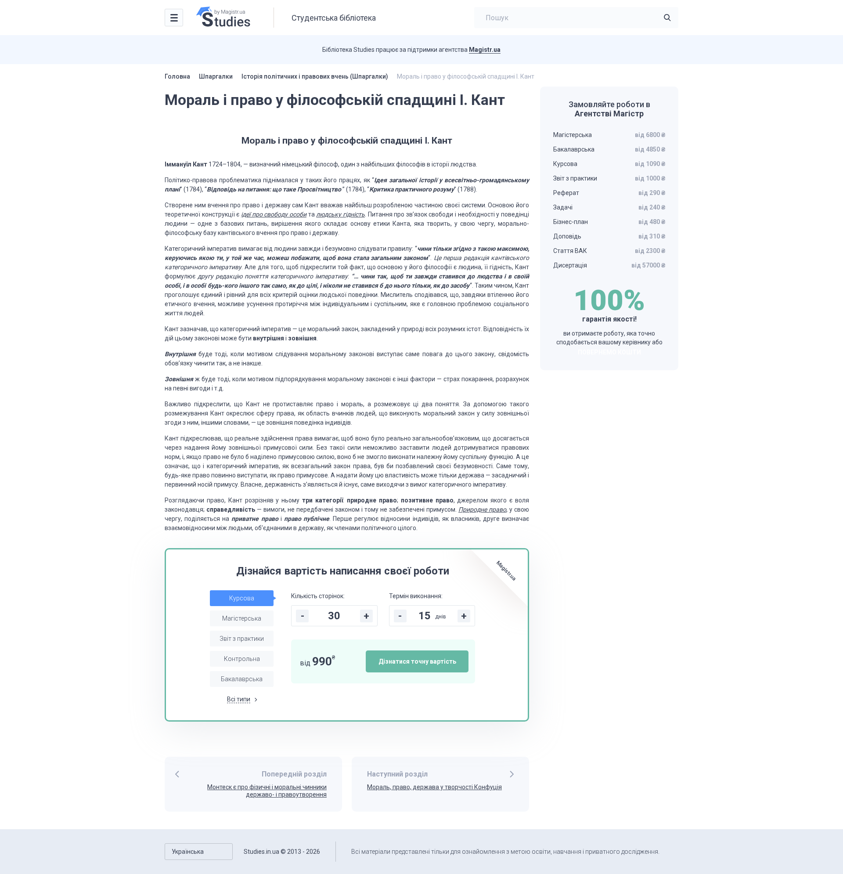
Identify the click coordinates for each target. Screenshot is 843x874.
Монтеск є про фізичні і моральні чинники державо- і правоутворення (267, 791)
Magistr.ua (485, 49)
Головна (177, 76)
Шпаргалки (216, 76)
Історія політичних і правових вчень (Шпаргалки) (314, 76)
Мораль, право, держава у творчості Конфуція (434, 787)
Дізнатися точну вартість (417, 661)
